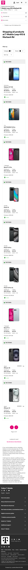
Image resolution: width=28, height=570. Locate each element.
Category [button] (6, 51)
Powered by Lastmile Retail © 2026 (14, 567)
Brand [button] (17, 51)
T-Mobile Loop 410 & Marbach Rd (12, 25)
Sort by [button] (8, 55)
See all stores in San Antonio (14, 441)
